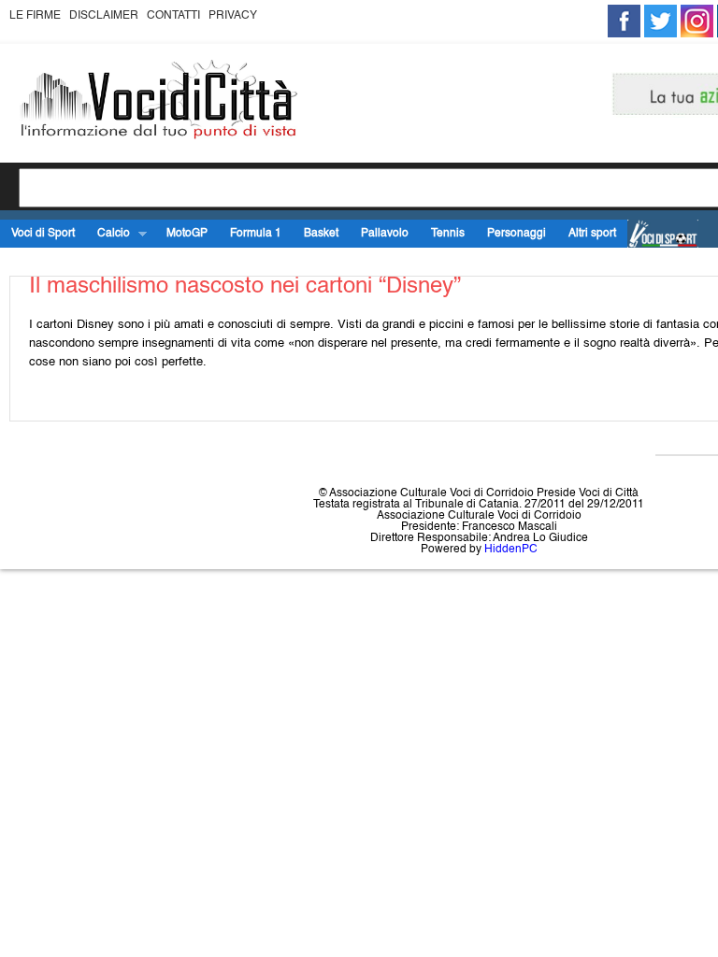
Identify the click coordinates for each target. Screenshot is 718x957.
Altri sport (592, 233)
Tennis (448, 233)
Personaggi (516, 233)
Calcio (108, 234)
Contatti (173, 15)
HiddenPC (511, 549)
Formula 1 (255, 233)
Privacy (232, 15)
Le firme (35, 15)
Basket (321, 233)
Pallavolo (385, 233)
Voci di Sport (43, 233)
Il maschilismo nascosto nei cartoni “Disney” (245, 287)
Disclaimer (103, 15)
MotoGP (187, 233)
